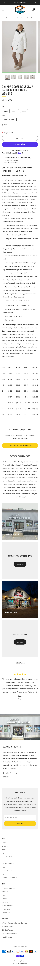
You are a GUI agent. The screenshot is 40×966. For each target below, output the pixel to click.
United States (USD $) (19, 947)
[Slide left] (3, 77)
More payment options (20, 150)
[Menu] (3, 10)
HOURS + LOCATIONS (9, 878)
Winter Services (7, 926)
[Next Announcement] (35, 2)
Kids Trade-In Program (9, 933)
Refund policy (6, 909)
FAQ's (4, 895)
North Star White (9, 119)
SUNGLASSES (7, 871)
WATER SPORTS (8, 864)
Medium (14, 111)
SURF (4, 860)
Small (6, 111)
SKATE (4, 867)
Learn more (20, 564)
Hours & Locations (8, 888)
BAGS (4, 874)
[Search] (37, 9)
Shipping (5, 902)
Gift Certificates (7, 930)
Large (24, 111)
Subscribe (20, 824)
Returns (4, 899)
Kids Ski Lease (7, 937)
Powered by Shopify (20, 961)
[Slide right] (36, 77)
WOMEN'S (5, 846)
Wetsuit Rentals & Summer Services (14, 923)
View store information (11, 162)
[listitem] (20, 2)
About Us (5, 892)
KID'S (4, 850)
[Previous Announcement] (5, 2)
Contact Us (6, 913)
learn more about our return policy (20, 446)
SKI (3, 853)
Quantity (4, 125)
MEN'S (4, 843)
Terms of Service (7, 906)
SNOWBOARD (7, 857)
